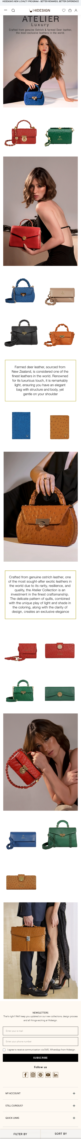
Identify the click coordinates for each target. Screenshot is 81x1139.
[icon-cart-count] (70, 10)
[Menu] (5, 10)
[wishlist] (63, 10)
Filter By (20, 1134)
